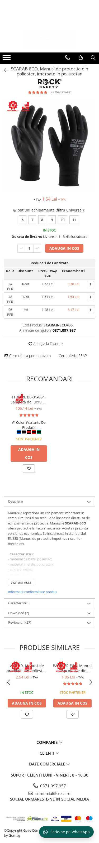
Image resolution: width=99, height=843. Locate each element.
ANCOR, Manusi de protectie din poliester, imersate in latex (27, 668)
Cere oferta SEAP (73, 355)
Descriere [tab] (15, 501)
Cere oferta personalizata (29, 355)
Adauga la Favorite (47, 343)
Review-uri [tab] (19, 622)
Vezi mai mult (21, 583)
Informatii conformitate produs (32, 591)
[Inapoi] (4, 70)
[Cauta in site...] (93, 57)
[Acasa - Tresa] (49, 39)
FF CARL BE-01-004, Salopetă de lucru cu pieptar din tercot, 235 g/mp (29, 399)
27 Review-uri (60, 92)
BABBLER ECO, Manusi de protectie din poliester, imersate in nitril (72, 668)
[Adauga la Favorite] (29, 468)
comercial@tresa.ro (52, 793)
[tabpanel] (49, 145)
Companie (47, 742)
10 (62, 219)
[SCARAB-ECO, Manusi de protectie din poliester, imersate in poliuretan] (49, 145)
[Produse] (7, 59)
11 (74, 219)
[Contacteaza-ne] (67, 57)
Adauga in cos (64, 248)
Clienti (47, 753)
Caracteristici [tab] (18, 603)
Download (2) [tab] (18, 612)
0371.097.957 (52, 785)
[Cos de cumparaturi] (80, 57)
